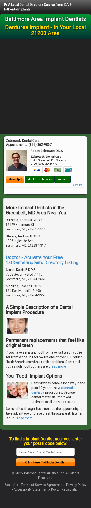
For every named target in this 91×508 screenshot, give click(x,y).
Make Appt (15, 179)
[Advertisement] (45, 86)
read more (58, 366)
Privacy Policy (76, 485)
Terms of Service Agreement (42, 485)
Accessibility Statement (31, 489)
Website (63, 179)
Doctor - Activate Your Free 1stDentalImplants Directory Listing (42, 260)
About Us (11, 485)
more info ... (79, 185)
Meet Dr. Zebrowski (40, 179)
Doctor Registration (65, 489)
